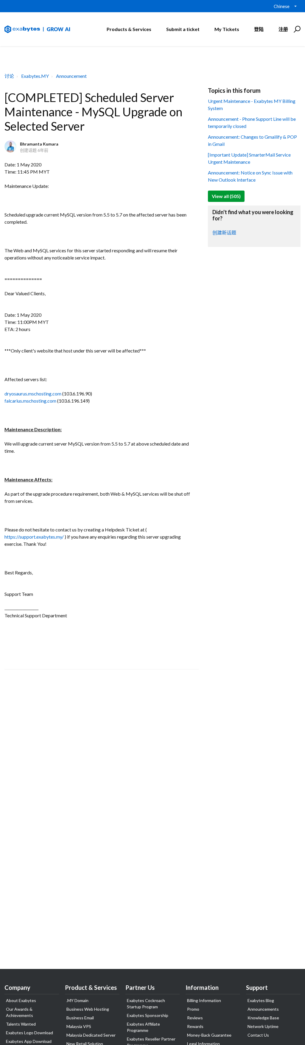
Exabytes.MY (35, 76)
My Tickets (226, 29)
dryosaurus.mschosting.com (32, 393)
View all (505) (226, 196)
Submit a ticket (183, 29)
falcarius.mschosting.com (30, 401)
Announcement (71, 76)
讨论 (9, 76)
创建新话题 (224, 232)
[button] (296, 29)
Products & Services (129, 29)
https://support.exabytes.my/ (34, 536)
